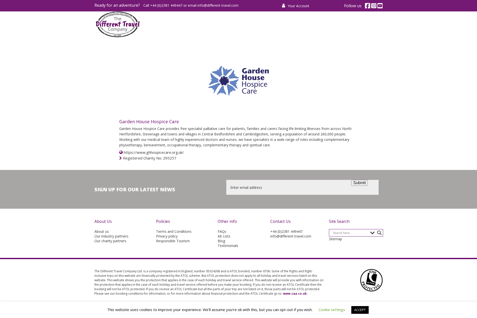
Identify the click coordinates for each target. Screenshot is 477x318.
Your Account (298, 5)
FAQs (222, 231)
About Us (341, 24)
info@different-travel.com (218, 5)
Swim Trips (283, 24)
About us (101, 231)
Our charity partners (110, 240)
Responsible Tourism (173, 240)
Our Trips (313, 24)
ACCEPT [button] (360, 310)
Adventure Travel (197, 24)
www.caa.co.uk (295, 293)
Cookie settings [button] (331, 309)
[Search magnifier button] (379, 232)
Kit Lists (224, 236)
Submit (359, 183)
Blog (221, 240)
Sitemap (335, 239)
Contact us (371, 24)
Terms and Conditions (174, 231)
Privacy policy (167, 236)
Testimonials (228, 245)
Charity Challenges (244, 24)
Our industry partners (111, 236)
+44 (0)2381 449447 (286, 231)
